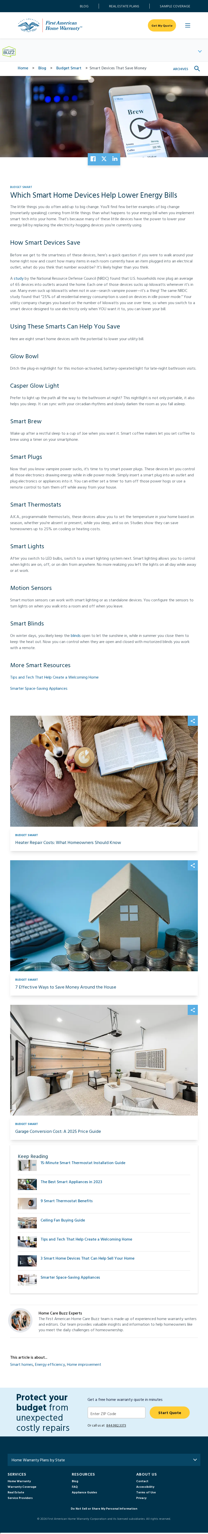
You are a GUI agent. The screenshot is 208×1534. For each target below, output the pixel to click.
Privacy (141, 1497)
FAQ (75, 1486)
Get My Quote (161, 25)
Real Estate (16, 1492)
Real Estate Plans (124, 6)
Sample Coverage (175, 6)
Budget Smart (21, 186)
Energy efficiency (50, 1364)
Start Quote (169, 1413)
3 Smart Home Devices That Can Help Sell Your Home (87, 1258)
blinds (76, 635)
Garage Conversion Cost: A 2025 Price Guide (58, 1131)
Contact (142, 1481)
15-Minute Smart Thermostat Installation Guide (83, 1163)
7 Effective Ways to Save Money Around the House (65, 986)
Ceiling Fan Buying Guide (63, 1220)
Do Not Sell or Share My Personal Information (104, 1508)
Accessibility (145, 1486)
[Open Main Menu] (187, 25)
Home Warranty (19, 1481)
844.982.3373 (116, 1425)
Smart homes (21, 1364)
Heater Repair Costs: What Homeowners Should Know (68, 842)
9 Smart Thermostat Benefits (67, 1201)
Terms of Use (146, 1492)
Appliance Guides (84, 1492)
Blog (84, 6)
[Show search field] (197, 69)
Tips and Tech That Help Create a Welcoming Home (54, 677)
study (19, 278)
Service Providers (20, 1497)
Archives (180, 68)
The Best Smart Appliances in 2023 (71, 1182)
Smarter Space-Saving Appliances (38, 688)
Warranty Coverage (22, 1486)
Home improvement (84, 1364)
